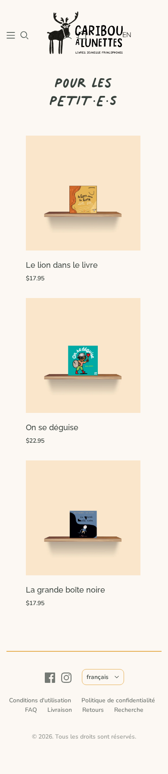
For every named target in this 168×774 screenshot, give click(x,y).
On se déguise (52, 427)
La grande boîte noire (65, 589)
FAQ (31, 710)
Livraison (59, 710)
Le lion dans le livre (62, 265)
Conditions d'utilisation (40, 700)
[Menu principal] (10, 35)
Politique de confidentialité (118, 700)
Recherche (128, 710)
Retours (93, 710)
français (98, 677)
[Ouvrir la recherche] (24, 35)
